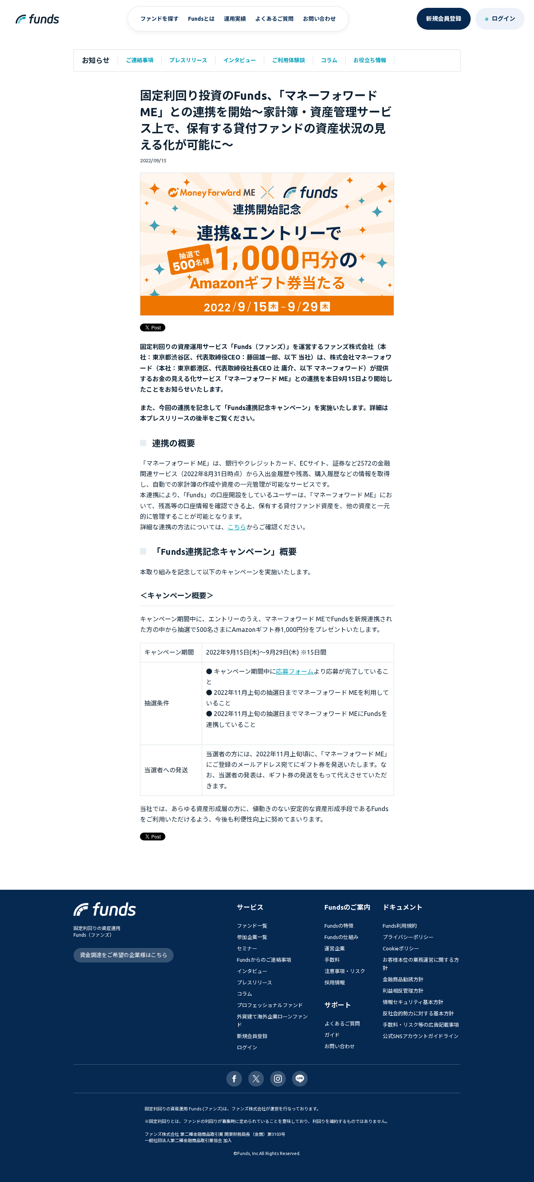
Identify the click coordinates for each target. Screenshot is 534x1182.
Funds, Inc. (248, 1153)
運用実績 (235, 19)
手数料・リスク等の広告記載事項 (421, 1024)
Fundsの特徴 (338, 925)
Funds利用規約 (400, 925)
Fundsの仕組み (341, 937)
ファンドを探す (159, 19)
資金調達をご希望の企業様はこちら (123, 955)
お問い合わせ (319, 19)
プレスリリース (188, 60)
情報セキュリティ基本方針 (413, 1002)
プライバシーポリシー (408, 937)
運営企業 (334, 948)
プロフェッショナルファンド (270, 1005)
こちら (237, 527)
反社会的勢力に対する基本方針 (418, 1013)
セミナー (247, 948)
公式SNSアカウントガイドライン (421, 1036)
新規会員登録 (252, 1036)
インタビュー (239, 60)
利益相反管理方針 (403, 990)
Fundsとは (201, 19)
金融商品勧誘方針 (403, 979)
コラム (329, 60)
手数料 (332, 960)
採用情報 (334, 982)
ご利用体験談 (288, 60)
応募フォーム (295, 671)
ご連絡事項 (139, 60)
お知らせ (96, 60)
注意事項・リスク (344, 971)
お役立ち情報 (369, 60)
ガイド (332, 1035)
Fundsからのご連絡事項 (264, 960)
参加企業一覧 (252, 937)
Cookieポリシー (401, 948)
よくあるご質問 (274, 19)
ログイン (247, 1047)
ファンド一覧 (252, 925)
